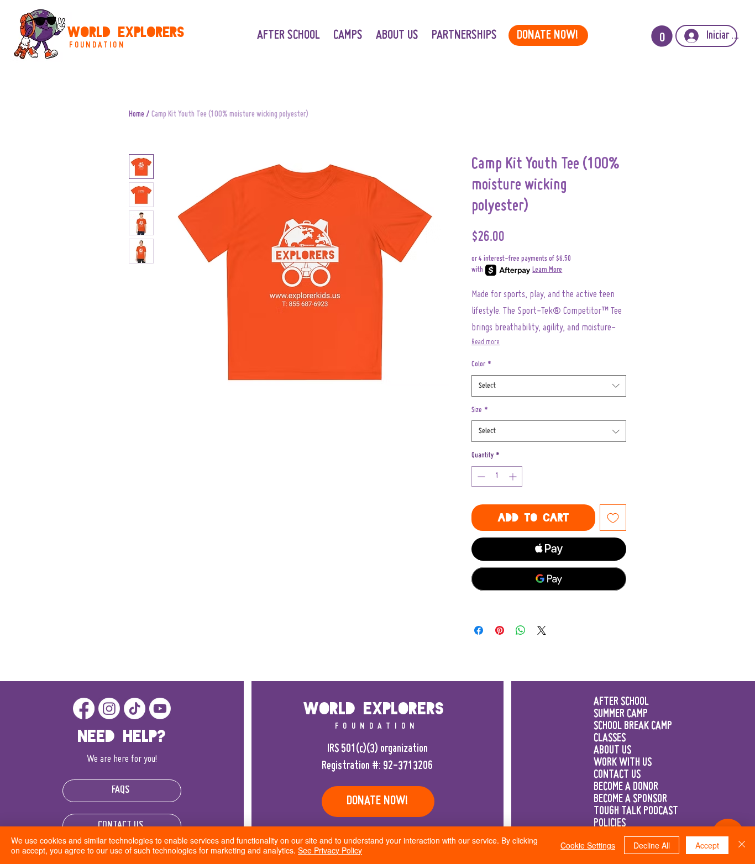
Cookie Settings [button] (587, 845)
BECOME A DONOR (626, 787)
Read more (485, 342)
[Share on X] (541, 630)
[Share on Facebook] (478, 630)
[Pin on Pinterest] (499, 630)
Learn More (547, 270)
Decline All (651, 845)
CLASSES (610, 738)
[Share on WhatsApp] (520, 630)
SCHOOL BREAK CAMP (633, 726)
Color (481, 364)
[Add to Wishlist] (613, 517)
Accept (707, 845)
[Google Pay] (548, 579)
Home (136, 114)
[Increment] (514, 476)
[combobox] (548, 386)
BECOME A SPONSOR (630, 799)
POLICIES (610, 823)
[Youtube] (160, 708)
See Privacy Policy (330, 850)
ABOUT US (612, 750)
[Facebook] (84, 708)
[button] (464, 36)
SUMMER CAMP (621, 714)
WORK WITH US (623, 762)
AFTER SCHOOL (621, 702)
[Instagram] (109, 708)
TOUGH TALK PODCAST (636, 811)
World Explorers (126, 32)
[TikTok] (134, 708)
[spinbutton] (497, 476)
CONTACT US (617, 775)
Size (479, 410)
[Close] (741, 845)
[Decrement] (480, 476)
